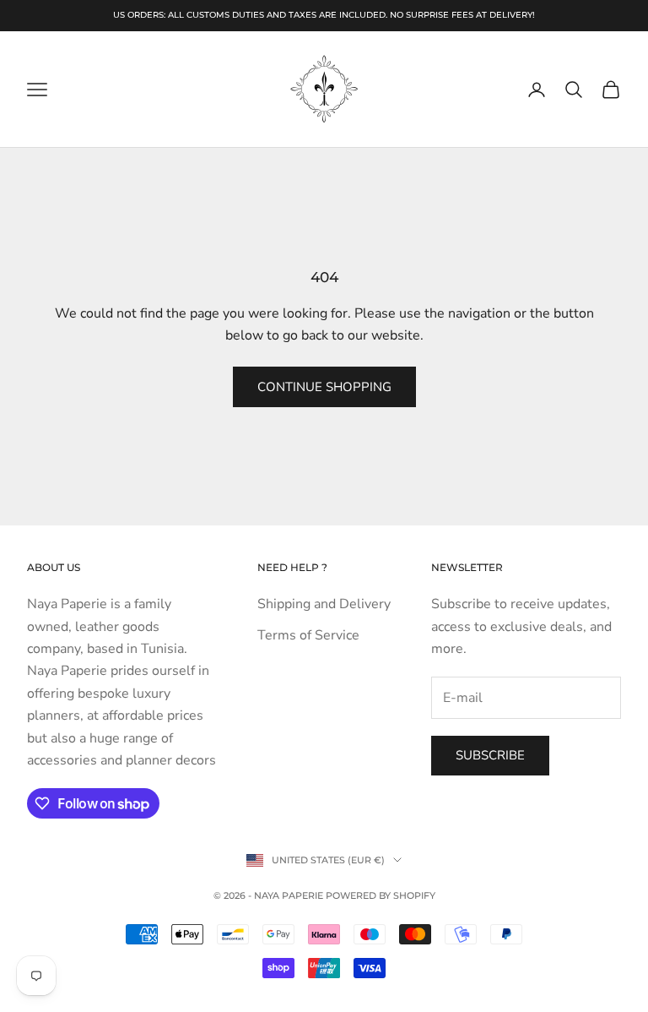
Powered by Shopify (380, 895)
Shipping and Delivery (324, 604)
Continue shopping (324, 386)
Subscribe (490, 755)
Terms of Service (308, 635)
